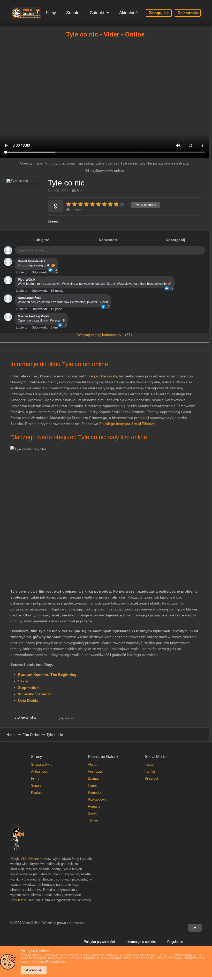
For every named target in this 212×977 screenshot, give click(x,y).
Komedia (94, 792)
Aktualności (130, 13)
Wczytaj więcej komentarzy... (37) (104, 335)
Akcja (92, 764)
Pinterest (151, 778)
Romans (94, 806)
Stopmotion (28, 687)
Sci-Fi (92, 813)
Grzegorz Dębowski (101, 376)
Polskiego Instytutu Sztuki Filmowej (127, 424)
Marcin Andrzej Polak (33, 316)
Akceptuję (33, 970)
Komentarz (108, 240)
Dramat (53, 221)
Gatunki (97, 13)
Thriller (93, 820)
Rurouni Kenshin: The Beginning (47, 675)
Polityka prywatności (99, 942)
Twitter (150, 764)
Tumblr (150, 771)
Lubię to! (41, 240)
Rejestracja (188, 13)
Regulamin (18, 900)
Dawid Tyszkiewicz (31, 261)
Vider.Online (30, 859)
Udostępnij (175, 240)
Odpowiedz (40, 272)
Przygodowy (97, 799)
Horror (92, 785)
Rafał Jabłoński (29, 298)
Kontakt (37, 792)
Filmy (51, 13)
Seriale (72, 13)
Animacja (95, 771)
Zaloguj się (159, 13)
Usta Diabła (28, 700)
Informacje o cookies (141, 942)
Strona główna (41, 764)
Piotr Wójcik (26, 279)
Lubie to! (22, 272)
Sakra (23, 681)
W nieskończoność (35, 694)
